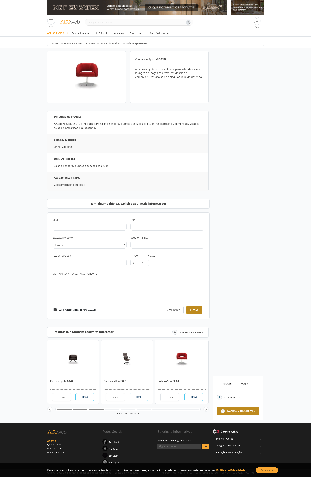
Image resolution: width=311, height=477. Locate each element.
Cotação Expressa (159, 33)
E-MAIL (133, 220)
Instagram (114, 462)
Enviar (194, 309)
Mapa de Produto (56, 452)
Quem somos (54, 444)
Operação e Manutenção (228, 452)
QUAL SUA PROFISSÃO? (62, 238)
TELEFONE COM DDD (62, 256)
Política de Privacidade (230, 470)
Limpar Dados (172, 309)
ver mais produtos (191, 332)
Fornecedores (137, 33)
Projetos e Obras (224, 438)
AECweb (55, 43)
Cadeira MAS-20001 (115, 381)
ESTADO (134, 256)
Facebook (114, 442)
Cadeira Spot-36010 (169, 381)
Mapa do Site (54, 448)
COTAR (85, 397)
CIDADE (151, 256)
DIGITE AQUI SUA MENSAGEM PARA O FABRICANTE (75, 273)
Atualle (103, 43)
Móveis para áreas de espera (79, 43)
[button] (49, 409)
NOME (55, 220)
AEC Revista (102, 33)
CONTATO (61, 397)
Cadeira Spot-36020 (61, 381)
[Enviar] (205, 446)
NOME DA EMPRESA (139, 238)
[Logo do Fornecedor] (227, 384)
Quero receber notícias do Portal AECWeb (77, 309)
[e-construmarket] (225, 431)
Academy (119, 33)
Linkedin (113, 455)
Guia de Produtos (81, 33)
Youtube (113, 448)
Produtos (116, 43)
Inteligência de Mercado (228, 445)
